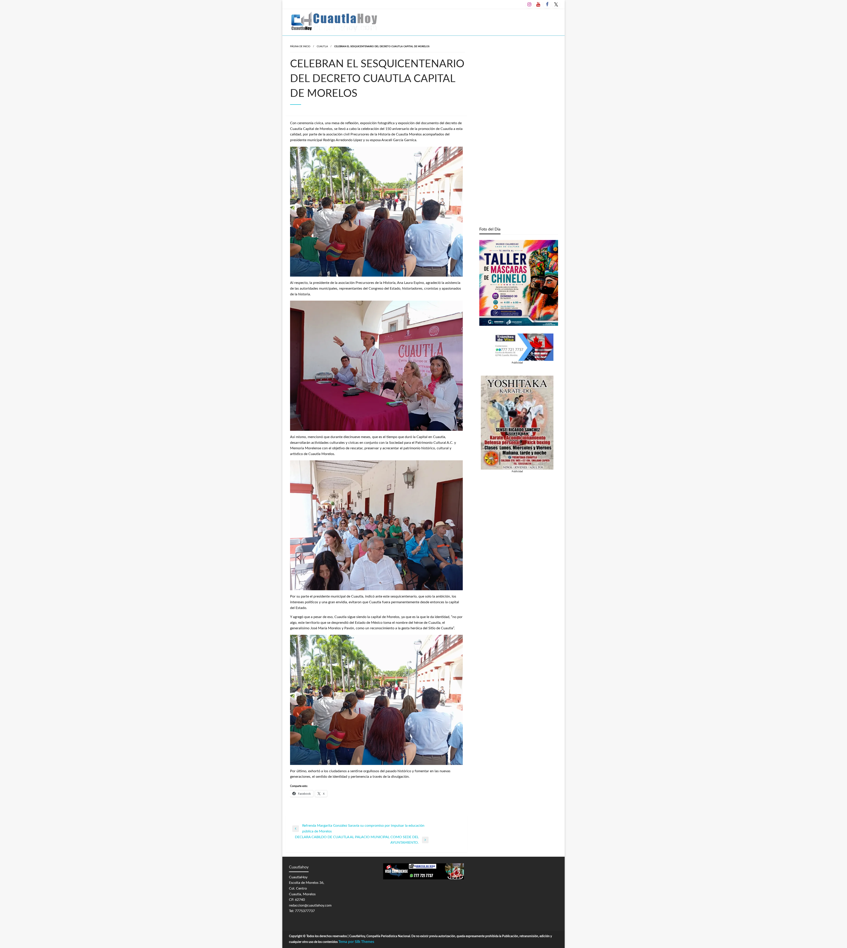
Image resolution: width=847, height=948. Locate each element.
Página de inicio (300, 46)
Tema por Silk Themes (356, 942)
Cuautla (322, 46)
